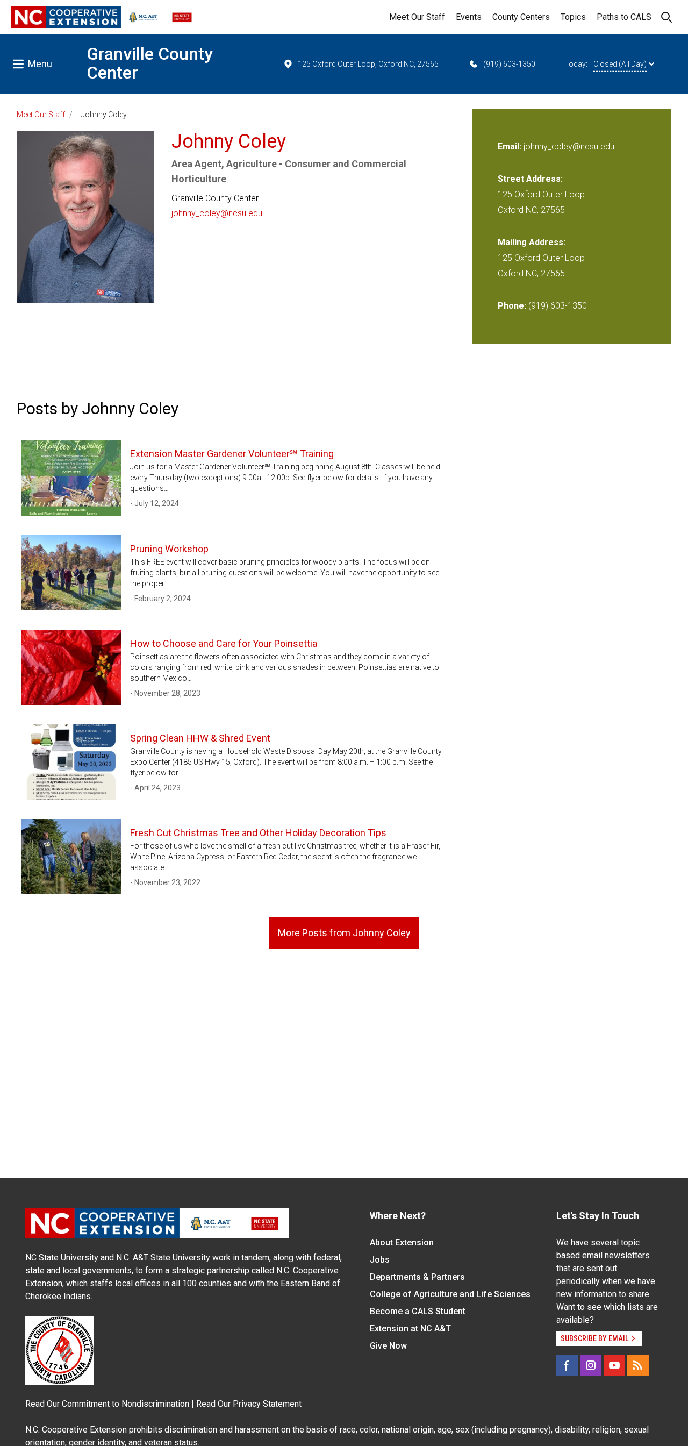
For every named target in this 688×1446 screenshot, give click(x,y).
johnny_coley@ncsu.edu (216, 213)
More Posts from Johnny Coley (344, 932)
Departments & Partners (417, 1277)
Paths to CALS (624, 17)
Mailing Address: (531, 242)
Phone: (512, 306)
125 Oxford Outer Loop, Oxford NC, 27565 (368, 64)
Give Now (388, 1346)
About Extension (402, 1242)
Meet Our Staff (417, 17)
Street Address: (530, 179)
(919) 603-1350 (509, 64)
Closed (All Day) (620, 64)
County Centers (521, 17)
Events (469, 17)
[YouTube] (614, 1365)
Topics (573, 17)
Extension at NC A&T (410, 1328)
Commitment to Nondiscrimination (125, 1404)
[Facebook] (567, 1365)
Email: (511, 146)
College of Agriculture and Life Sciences (450, 1294)
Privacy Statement (267, 1404)
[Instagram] (590, 1365)
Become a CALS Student (417, 1311)
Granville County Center (150, 63)
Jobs (380, 1260)
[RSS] (638, 1365)
